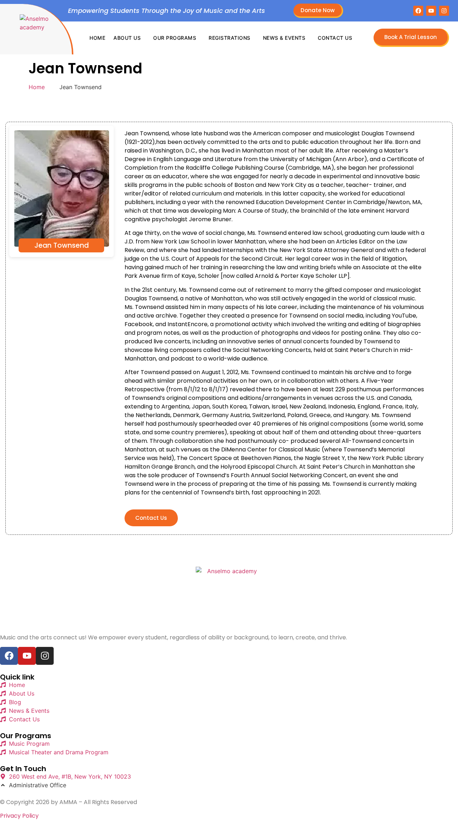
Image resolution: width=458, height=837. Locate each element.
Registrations (229, 38)
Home (97, 38)
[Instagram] (444, 11)
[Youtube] (431, 11)
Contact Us (335, 38)
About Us (127, 38)
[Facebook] (418, 11)
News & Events (284, 38)
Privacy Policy (19, 816)
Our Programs (174, 38)
